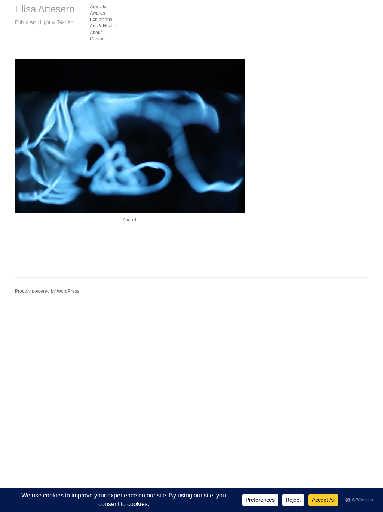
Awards (97, 13)
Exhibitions (101, 19)
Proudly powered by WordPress (47, 291)
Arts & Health (103, 26)
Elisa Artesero (44, 9)
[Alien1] (130, 136)
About (96, 32)
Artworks (98, 7)
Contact (97, 39)
